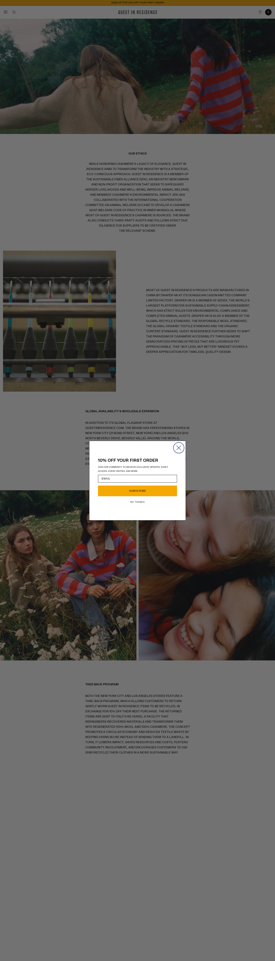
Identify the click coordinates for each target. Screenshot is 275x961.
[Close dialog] (178, 447)
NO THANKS (137, 502)
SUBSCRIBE (137, 490)
